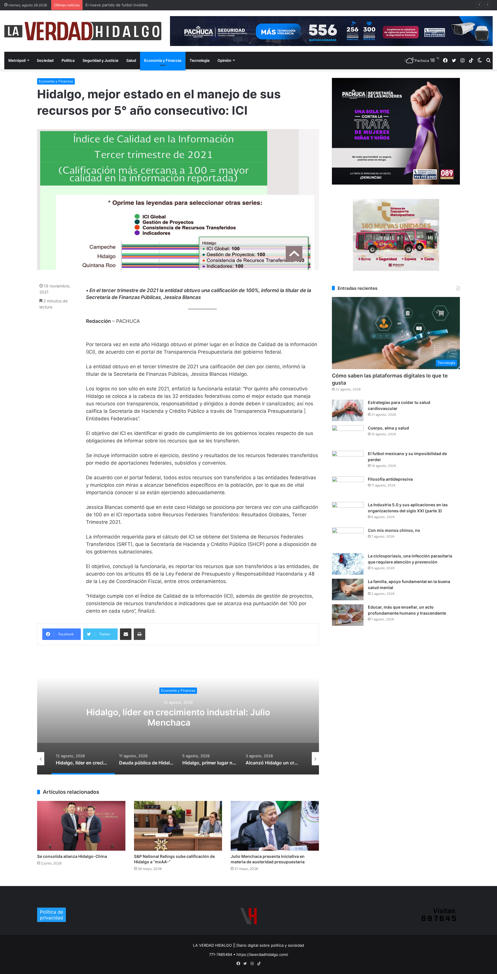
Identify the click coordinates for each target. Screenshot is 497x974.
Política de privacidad (51, 915)
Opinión (224, 60)
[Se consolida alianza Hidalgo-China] (81, 826)
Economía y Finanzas (162, 60)
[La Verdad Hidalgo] (82, 31)
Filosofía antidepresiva (390, 479)
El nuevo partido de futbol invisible (116, 5)
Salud (131, 60)
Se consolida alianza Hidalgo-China (72, 856)
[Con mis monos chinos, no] (348, 538)
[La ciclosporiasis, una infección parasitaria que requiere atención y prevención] (348, 564)
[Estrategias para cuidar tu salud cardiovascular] (348, 410)
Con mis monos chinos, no (394, 530)
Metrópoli (17, 60)
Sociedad (45, 60)
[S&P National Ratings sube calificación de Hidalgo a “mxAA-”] (178, 826)
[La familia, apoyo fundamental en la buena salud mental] (348, 589)
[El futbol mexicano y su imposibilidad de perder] (348, 461)
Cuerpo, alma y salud (388, 427)
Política (68, 60)
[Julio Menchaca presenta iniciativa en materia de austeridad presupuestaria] (275, 826)
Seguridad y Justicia (100, 60)
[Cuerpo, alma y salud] (348, 436)
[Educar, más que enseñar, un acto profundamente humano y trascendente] (348, 615)
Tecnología (199, 60)
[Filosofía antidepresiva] (348, 487)
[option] (178, 716)
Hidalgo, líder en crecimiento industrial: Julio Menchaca (178, 717)
